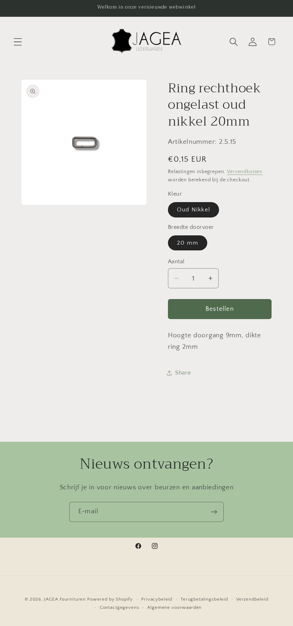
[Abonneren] (213, 512)
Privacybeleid (156, 599)
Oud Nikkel (193, 209)
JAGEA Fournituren (65, 599)
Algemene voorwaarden (174, 607)
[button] (18, 41)
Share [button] (183, 373)
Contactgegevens (119, 607)
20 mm (187, 243)
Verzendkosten (245, 172)
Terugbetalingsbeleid (204, 599)
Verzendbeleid (252, 599)
